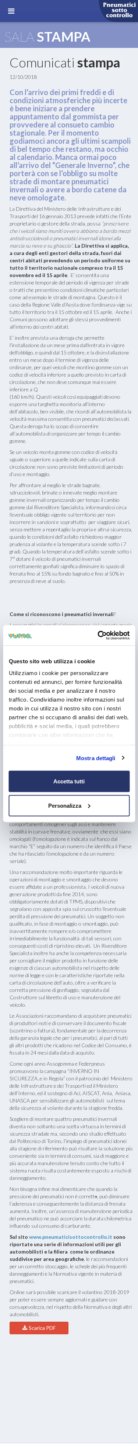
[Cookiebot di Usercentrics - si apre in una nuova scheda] (98, 635)
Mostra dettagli (96, 758)
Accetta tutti (69, 781)
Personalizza (64, 805)
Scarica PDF (42, 1328)
